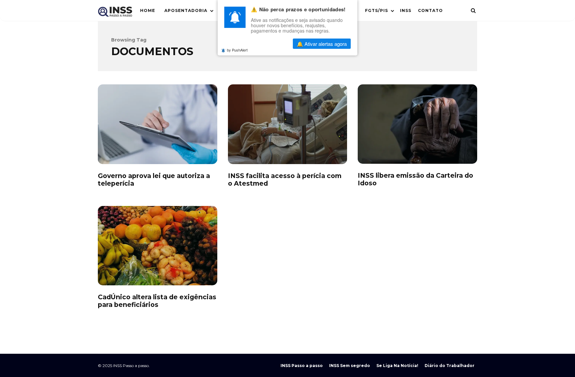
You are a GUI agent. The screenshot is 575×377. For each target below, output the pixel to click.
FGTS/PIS (376, 10)
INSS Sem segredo (349, 365)
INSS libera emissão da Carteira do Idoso (417, 124)
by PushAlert (237, 49)
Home (147, 10)
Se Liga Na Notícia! (397, 365)
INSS (405, 10)
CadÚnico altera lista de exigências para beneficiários (157, 245)
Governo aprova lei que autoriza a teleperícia (157, 124)
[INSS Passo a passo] (115, 13)
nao (271, 43)
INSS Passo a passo (302, 365)
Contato (430, 10)
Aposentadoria (185, 10)
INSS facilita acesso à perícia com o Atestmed (287, 124)
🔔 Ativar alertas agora (322, 43)
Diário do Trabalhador (450, 365)
